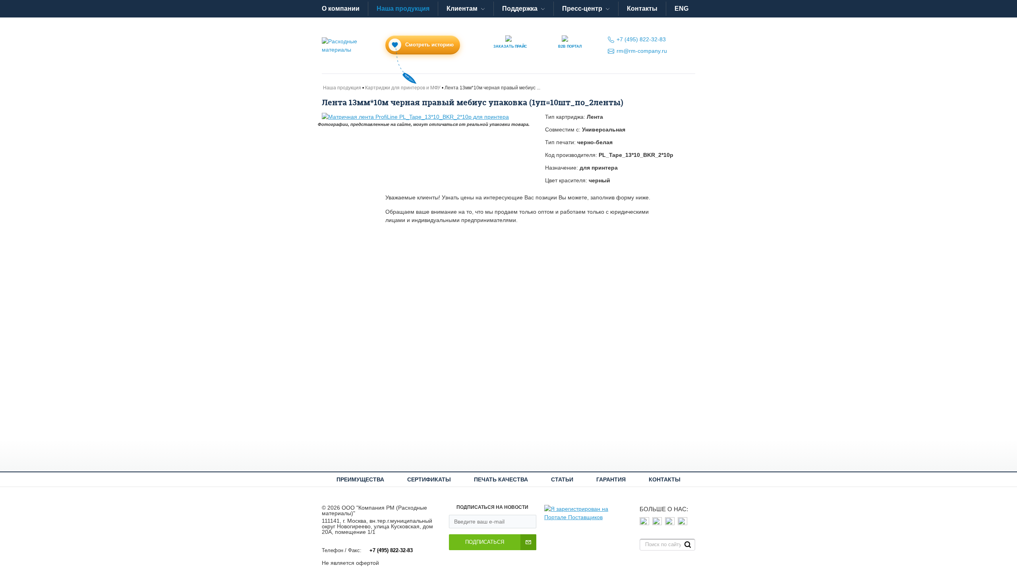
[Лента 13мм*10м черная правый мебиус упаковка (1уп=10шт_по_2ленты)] (427, 117)
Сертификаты (429, 479)
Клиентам (462, 8)
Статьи (562, 479)
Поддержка (520, 8)
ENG (681, 8)
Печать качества (501, 479)
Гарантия (611, 479)
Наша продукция (403, 8)
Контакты (642, 8)
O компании (341, 8)
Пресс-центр (582, 8)
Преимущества (360, 479)
